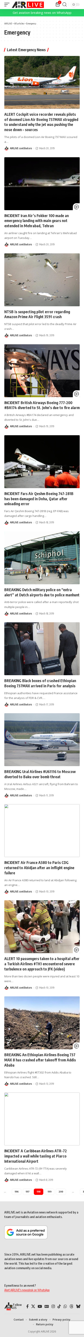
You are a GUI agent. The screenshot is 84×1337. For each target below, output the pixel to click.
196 (17, 1191)
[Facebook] (27, 1306)
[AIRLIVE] (28, 4)
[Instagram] (53, 1306)
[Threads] (71, 1306)
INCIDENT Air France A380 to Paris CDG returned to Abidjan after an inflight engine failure (39, 867)
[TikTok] (59, 1306)
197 (28, 1191)
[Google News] (47, 1306)
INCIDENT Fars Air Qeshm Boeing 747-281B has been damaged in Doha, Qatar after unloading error (38, 498)
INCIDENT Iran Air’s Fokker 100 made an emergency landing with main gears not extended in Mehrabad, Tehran (36, 220)
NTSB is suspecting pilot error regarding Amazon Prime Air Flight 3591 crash (37, 314)
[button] (8, 4)
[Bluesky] (78, 1306)
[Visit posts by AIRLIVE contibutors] (6, 148)
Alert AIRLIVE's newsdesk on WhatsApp (27, 1290)
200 (61, 1191)
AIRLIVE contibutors (21, 148)
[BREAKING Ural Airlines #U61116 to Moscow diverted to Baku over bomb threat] (42, 739)
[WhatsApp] (65, 1306)
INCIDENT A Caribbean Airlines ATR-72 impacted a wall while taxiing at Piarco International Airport (35, 1156)
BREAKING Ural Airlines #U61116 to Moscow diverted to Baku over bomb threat (40, 774)
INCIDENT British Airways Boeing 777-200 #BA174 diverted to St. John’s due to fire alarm (42, 405)
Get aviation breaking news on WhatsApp (42, 13)
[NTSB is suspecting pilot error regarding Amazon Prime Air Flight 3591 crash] (42, 279)
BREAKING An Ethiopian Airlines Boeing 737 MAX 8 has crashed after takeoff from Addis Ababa (40, 1059)
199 (49, 1191)
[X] (33, 1306)
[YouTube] (40, 1306)
